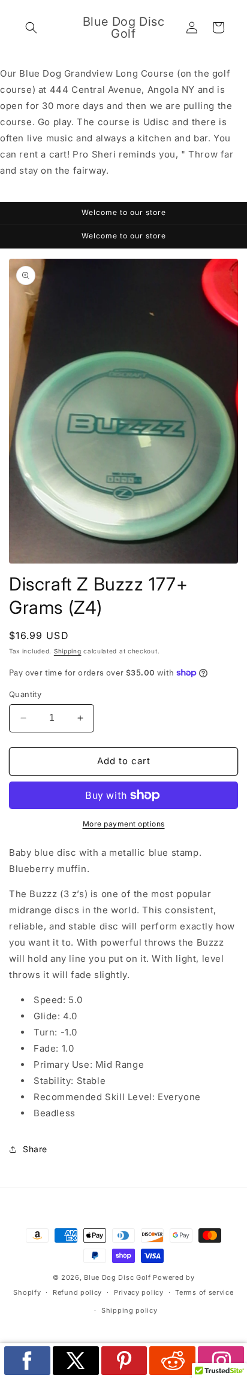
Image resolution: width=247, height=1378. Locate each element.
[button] (31, 27)
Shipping (68, 651)
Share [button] (35, 1149)
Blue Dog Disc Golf (117, 1277)
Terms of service (204, 1292)
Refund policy (77, 1292)
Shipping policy (129, 1310)
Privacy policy (139, 1292)
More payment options (124, 823)
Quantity (25, 694)
